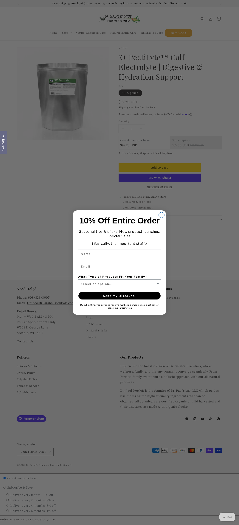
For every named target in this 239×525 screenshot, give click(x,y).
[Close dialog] (161, 215)
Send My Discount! (119, 295)
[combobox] (118, 284)
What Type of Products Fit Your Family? (112, 276)
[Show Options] (158, 284)
